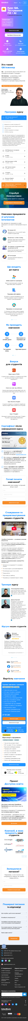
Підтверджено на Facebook (15, 652)
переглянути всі (17, 662)
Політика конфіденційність (19, 973)
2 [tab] (14, 319)
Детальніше (14, 823)
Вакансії (16, 980)
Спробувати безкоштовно (14, 35)
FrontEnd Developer (6, 972)
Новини (16, 978)
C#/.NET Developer (5, 970)
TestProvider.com (21, 454)
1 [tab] (12, 319)
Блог (16, 982)
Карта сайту (17, 984)
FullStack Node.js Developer (5, 980)
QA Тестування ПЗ (5, 982)
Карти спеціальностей (20, 987)
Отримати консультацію (14, 889)
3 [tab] (16, 319)
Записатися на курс (14, 30)
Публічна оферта (19, 970)
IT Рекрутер (4, 984)
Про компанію (18, 976)
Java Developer (4, 975)
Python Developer (5, 977)
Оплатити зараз (14, 718)
